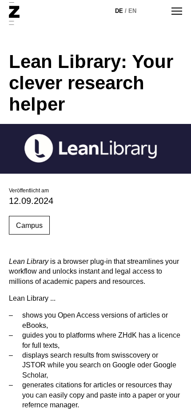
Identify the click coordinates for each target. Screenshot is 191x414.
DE (119, 11)
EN (132, 11)
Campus (29, 225)
